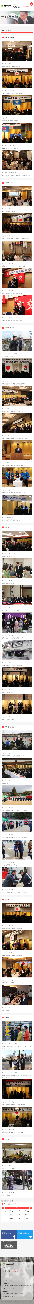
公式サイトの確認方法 (8, 1280)
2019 (17, 1207)
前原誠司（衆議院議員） (15, 5)
